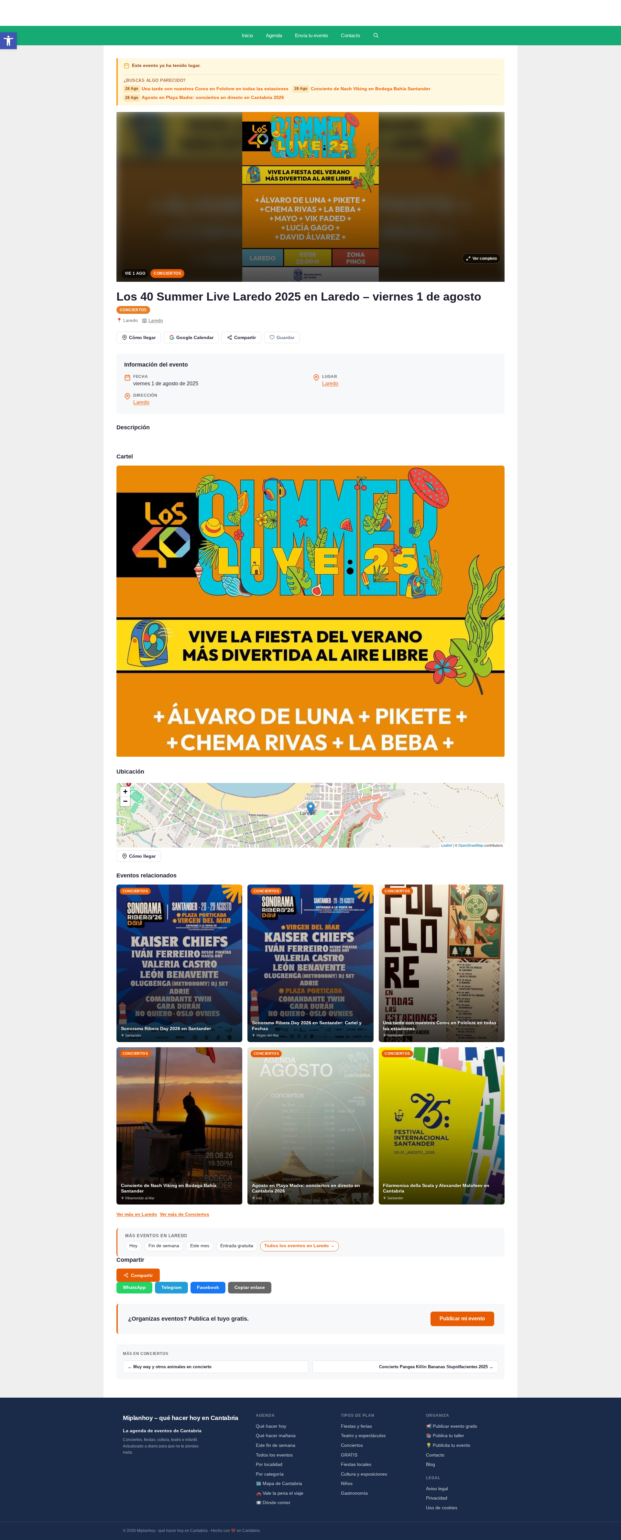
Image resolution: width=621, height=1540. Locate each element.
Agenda (274, 35)
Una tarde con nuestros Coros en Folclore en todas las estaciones (207, 88)
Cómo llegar (142, 337)
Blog (430, 1464)
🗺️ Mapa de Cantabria (279, 1483)
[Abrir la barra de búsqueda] (376, 35)
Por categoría (270, 1474)
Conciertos (167, 273)
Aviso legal (437, 1488)
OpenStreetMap (470, 845)
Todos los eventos (274, 1455)
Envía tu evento (311, 35)
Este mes (199, 1245)
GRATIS (349, 1455)
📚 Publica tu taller (445, 1435)
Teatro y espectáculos (363, 1435)
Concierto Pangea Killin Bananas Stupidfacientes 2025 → (436, 1366)
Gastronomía (354, 1493)
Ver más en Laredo (136, 1214)
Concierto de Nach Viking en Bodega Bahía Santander (362, 88)
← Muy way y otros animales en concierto (170, 1366)
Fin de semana (163, 1245)
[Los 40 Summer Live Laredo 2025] (310, 611)
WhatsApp (134, 1287)
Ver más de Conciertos (184, 1214)
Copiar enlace (249, 1287)
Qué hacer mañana (276, 1435)
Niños (347, 1483)
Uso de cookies (441, 1507)
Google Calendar (194, 337)
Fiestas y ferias (356, 1426)
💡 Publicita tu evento (448, 1445)
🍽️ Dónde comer (273, 1502)
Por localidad (269, 1464)
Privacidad (436, 1498)
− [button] (125, 801)
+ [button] (125, 791)
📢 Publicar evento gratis (451, 1426)
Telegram (171, 1287)
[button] (8, 40)
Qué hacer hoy (271, 1426)
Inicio (247, 35)
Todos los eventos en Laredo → (299, 1245)
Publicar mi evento (462, 1318)
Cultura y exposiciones (364, 1474)
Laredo (155, 320)
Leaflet (446, 845)
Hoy (133, 1245)
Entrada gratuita (236, 1245)
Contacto (350, 35)
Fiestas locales (356, 1464)
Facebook (208, 1287)
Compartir (245, 337)
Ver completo (485, 258)
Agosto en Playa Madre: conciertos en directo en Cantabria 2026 (204, 97)
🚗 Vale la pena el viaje (279, 1493)
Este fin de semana (275, 1445)
